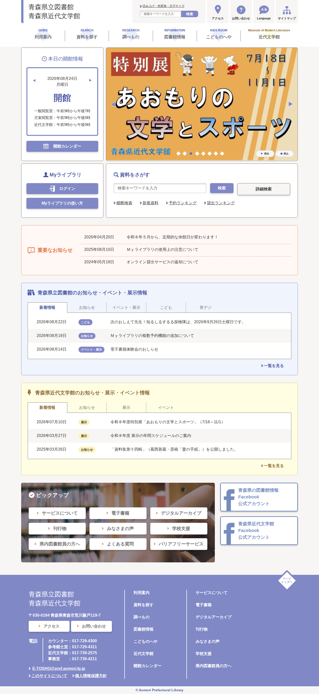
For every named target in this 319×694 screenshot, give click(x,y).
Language (264, 18)
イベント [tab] (166, 407)
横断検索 (124, 203)
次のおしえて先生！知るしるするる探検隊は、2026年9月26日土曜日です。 (178, 322)
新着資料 (151, 203)
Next (291, 104)
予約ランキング (183, 203)
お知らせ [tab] (87, 307)
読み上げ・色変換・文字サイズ (163, 6)
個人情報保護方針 (91, 676)
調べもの (142, 617)
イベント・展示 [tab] (126, 307)
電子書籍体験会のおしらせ (136, 349)
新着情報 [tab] (47, 307)
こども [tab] (166, 307)
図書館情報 (144, 629)
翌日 (90, 80)
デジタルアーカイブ (214, 617)
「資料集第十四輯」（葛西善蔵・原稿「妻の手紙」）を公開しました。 (174, 449)
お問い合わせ (241, 18)
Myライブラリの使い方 (62, 203)
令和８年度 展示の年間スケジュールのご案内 (150, 435)
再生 (266, 153)
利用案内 (142, 592)
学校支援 (204, 653)
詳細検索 (264, 189)
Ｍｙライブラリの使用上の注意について (162, 249)
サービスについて (212, 592)
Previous (113, 104)
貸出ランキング (221, 203)
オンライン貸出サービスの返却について (162, 262)
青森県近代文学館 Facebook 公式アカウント (256, 530)
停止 (286, 153)
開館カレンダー (147, 666)
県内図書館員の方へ (214, 666)
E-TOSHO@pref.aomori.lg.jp (58, 668)
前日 (34, 80)
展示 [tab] (126, 407)
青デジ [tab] (206, 307)
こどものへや (146, 641)
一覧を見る (274, 366)
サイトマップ (287, 18)
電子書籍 (204, 605)
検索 (189, 14)
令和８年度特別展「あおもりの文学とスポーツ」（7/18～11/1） (167, 422)
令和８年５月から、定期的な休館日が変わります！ (172, 237)
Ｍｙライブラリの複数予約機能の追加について (152, 335)
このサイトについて (49, 676)
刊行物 (202, 629)
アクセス (218, 18)
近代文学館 (144, 653)
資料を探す (144, 605)
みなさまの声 (208, 641)
